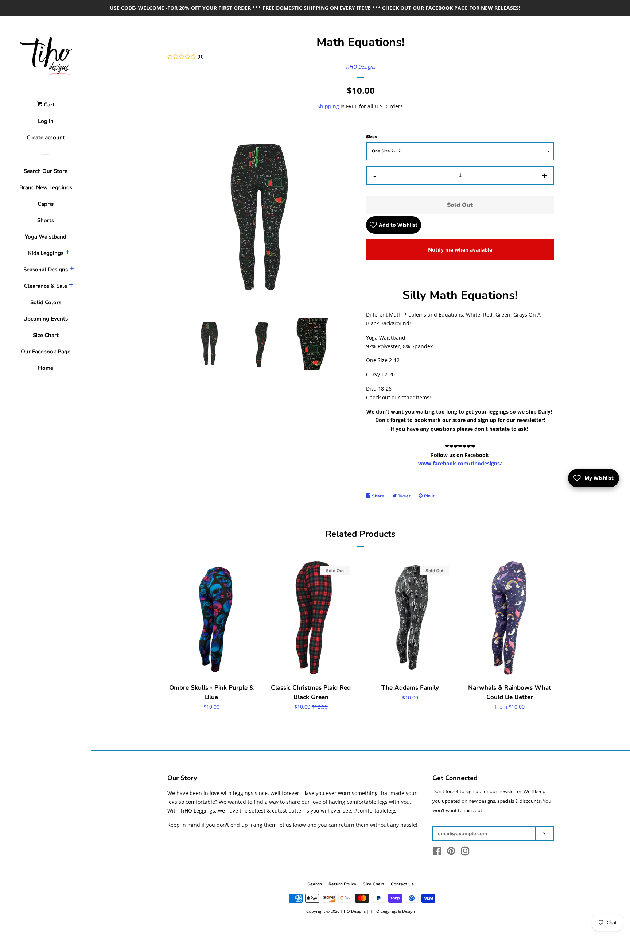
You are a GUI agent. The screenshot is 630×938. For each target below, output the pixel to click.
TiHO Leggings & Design (392, 911)
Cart (48, 104)
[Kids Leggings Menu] (67, 253)
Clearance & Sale (45, 286)
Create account (46, 137)
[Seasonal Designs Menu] (72, 269)
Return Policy (342, 884)
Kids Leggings (45, 253)
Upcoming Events (45, 318)
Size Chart (46, 335)
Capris (46, 204)
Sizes (371, 137)
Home (45, 368)
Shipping (328, 106)
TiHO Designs (361, 66)
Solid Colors (45, 302)
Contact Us (402, 884)
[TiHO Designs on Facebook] (437, 852)
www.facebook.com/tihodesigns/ (460, 463)
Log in (46, 121)
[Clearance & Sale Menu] (71, 285)
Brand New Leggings (45, 187)
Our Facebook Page (45, 351)
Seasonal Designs (45, 269)
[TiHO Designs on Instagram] (465, 852)
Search (314, 884)
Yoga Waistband (45, 236)
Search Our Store (45, 171)
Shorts (45, 220)
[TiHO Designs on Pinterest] (451, 852)
